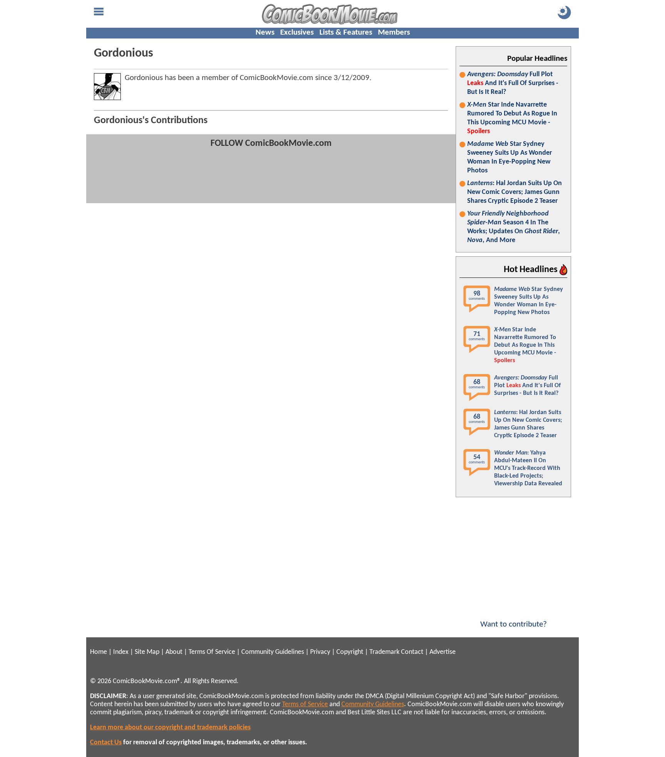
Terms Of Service (212, 652)
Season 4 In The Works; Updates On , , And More (513, 227)
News (265, 32)
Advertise (442, 652)
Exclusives (297, 32)
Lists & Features (345, 32)
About (173, 652)
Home (98, 652)
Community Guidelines (272, 652)
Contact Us (106, 742)
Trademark (384, 652)
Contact (412, 652)
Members (394, 32)
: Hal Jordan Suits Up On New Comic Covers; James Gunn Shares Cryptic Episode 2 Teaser (514, 192)
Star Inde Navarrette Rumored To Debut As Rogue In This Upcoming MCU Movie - (512, 118)
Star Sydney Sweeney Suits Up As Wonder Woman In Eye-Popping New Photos (509, 157)
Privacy (320, 652)
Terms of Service (305, 704)
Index (121, 652)
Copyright (349, 652)
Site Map (147, 652)
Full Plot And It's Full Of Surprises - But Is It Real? (512, 83)
